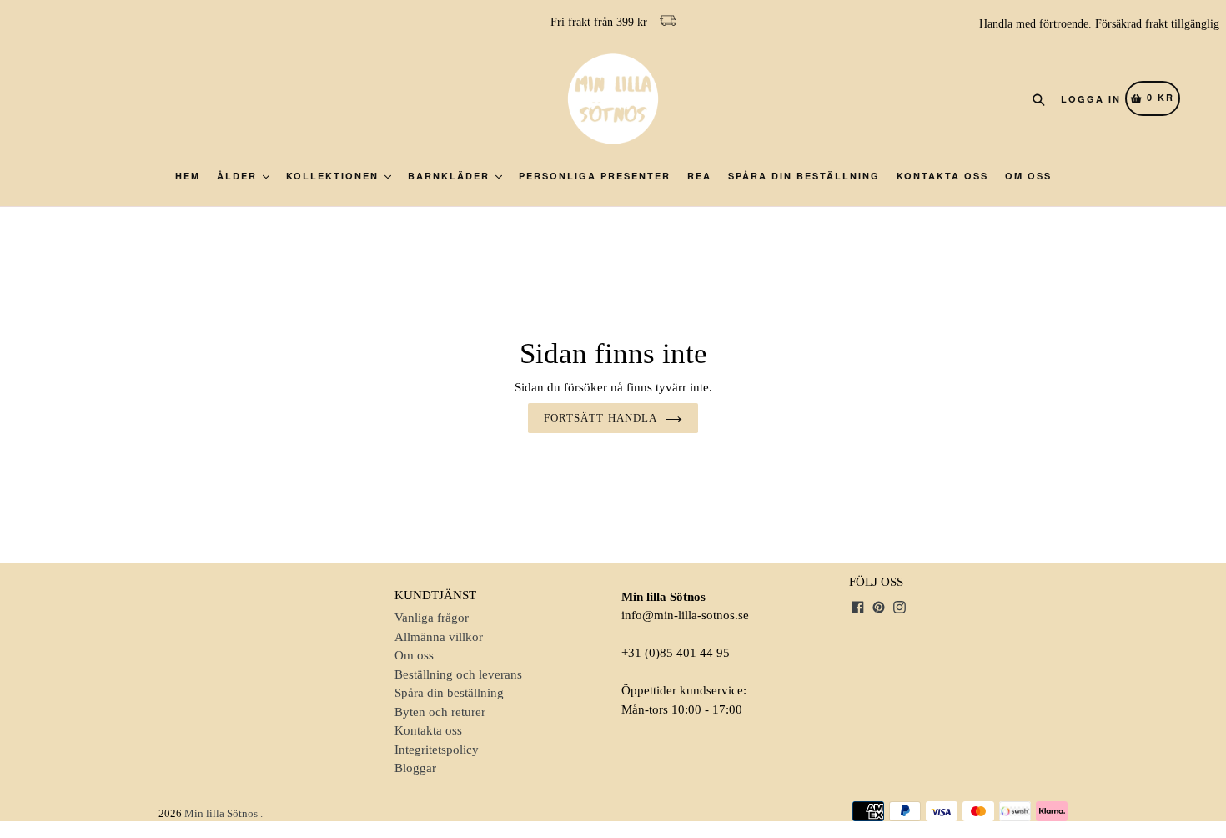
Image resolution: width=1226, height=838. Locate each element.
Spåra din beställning (804, 175)
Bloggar (415, 768)
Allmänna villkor (438, 637)
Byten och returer (439, 712)
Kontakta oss (942, 175)
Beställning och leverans (458, 674)
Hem (187, 175)
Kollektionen (334, 175)
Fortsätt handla (600, 417)
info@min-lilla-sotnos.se (685, 615)
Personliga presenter (595, 175)
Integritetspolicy (436, 749)
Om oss (1028, 175)
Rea (699, 175)
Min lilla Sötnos (221, 813)
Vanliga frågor (431, 617)
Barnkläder (451, 175)
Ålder (239, 175)
